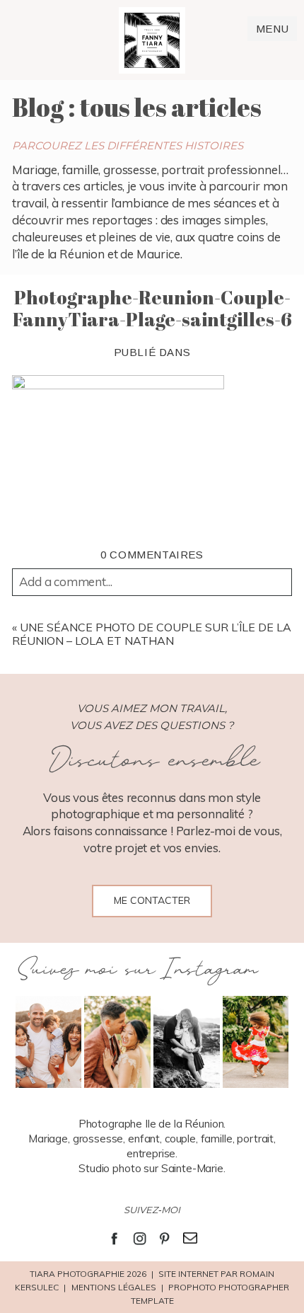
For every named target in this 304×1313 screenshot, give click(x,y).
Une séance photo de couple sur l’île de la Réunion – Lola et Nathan (151, 634)
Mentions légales (113, 1287)
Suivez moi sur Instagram (136, 970)
